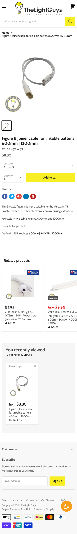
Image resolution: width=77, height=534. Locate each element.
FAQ (63, 500)
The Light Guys (14, 149)
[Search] (70, 21)
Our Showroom (49, 500)
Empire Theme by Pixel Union (17, 509)
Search (5, 500)
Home (5, 32)
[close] (35, 366)
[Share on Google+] (19, 196)
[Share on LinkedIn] (26, 196)
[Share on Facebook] (4, 196)
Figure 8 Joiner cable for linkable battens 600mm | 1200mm (21, 412)
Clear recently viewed (19, 354)
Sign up (57, 481)
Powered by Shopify (43, 509)
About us (17, 500)
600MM (34, 233)
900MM (45, 233)
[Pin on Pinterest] (33, 196)
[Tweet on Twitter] (12, 196)
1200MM (57, 233)
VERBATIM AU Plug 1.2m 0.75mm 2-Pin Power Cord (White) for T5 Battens (20, 315)
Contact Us (31, 500)
